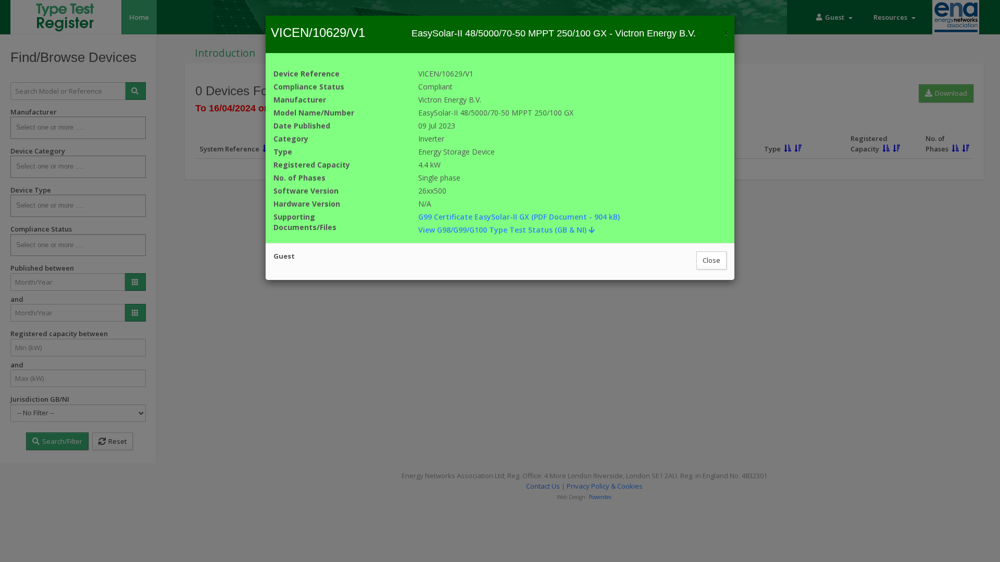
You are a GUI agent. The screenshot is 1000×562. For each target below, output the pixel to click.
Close (711, 260)
